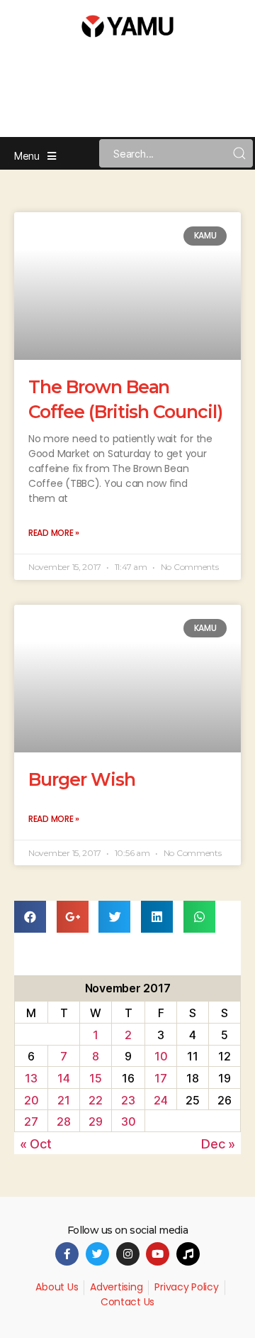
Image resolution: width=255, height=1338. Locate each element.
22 (95, 1100)
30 (128, 1121)
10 (160, 1056)
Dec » (218, 1143)
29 (95, 1121)
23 (128, 1100)
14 (63, 1078)
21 (63, 1100)
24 (160, 1100)
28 (63, 1121)
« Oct (36, 1143)
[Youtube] (157, 1254)
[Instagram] (128, 1254)
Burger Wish (81, 779)
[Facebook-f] (67, 1254)
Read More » (53, 533)
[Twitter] (97, 1254)
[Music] (188, 1254)
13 (31, 1078)
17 (160, 1078)
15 (95, 1078)
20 (31, 1100)
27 (31, 1121)
